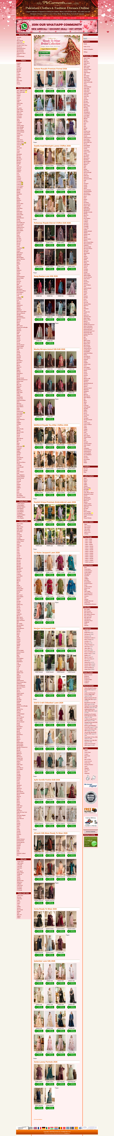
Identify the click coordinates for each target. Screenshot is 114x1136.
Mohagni (19, 329)
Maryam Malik (87, 247)
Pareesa (85, 301)
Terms (86, 771)
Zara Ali (19, 479)
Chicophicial (87, 112)
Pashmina (19, 77)
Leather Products (89, 645)
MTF (18, 333)
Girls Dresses (87, 619)
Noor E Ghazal (20, 717)
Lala (18, 295)
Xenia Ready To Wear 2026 (91, 737)
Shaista (18, 433)
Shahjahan (86, 380)
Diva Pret (86, 121)
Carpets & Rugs (88, 679)
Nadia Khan (86, 264)
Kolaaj (85, 217)
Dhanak (18, 189)
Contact (86, 754)
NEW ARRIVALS (21, 90)
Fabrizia (19, 598)
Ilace (85, 167)
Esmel (18, 210)
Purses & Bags (87, 511)
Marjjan (19, 314)
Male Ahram (87, 527)
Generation (86, 150)
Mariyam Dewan (88, 243)
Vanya (85, 426)
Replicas (87, 655)
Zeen (18, 490)
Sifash (85, 400)
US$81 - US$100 (89, 544)
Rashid (18, 375)
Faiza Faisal (19, 595)
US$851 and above (89, 562)
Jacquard (19, 68)
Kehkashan (86, 207)
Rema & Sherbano (88, 326)
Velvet (18, 82)
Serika (18, 783)
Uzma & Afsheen (88, 424)
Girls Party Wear (88, 620)
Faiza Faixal (20, 229)
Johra (18, 275)
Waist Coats (87, 602)
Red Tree (86, 335)
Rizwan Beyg (87, 345)
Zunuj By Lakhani (21, 853)
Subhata (19, 449)
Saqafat (18, 779)
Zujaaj (85, 462)
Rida (18, 913)
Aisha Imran (87, 63)
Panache (19, 357)
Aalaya (18, 97)
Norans (18, 343)
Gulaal (18, 251)
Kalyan (18, 279)
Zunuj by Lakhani (21, 497)
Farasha (19, 221)
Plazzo (85, 510)
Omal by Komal (87, 288)
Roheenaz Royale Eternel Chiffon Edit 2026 (90, 698)
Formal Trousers (88, 583)
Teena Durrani (20, 818)
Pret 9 (85, 313)
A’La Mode (19, 536)
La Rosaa (86, 220)
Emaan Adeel (20, 203)
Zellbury (19, 487)
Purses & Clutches (89, 652)
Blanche (19, 566)
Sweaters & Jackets (88, 515)
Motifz (18, 332)
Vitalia (18, 464)
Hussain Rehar (20, 257)
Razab (18, 376)
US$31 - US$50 (88, 541)
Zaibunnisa (86, 448)
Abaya (85, 478)
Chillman (19, 170)
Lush (18, 668)
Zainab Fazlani (20, 478)
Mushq (18, 337)
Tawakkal (19, 459)
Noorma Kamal (20, 344)
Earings (85, 470)
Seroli (18, 437)
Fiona (18, 235)
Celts (18, 165)
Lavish (18, 666)
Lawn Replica (20, 510)
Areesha (19, 538)
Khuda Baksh (87, 209)
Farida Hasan (87, 134)
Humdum (19, 256)
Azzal (18, 550)
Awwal (18, 146)
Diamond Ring (87, 488)
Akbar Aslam (20, 111)
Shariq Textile (20, 429)
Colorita (19, 179)
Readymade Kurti (88, 329)
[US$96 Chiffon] (38, 87)
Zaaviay (19, 832)
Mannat (85, 237)
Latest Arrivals (88, 761)
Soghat (18, 809)
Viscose (18, 84)
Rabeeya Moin (87, 320)
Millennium (19, 695)
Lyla (18, 300)
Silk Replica (20, 516)
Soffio (85, 404)
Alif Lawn (19, 113)
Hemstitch (19, 254)
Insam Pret (86, 177)
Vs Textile (19, 465)
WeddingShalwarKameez (90, 604)
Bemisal (19, 565)
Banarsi (85, 480)
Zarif (18, 483)
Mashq (18, 679)
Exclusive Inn (87, 131)
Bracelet (86, 469)
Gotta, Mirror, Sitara (89, 492)
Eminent (19, 205)
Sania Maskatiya (21, 419)
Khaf (18, 284)
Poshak (18, 725)
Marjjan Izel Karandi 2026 (91, 722)
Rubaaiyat (19, 753)
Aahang (18, 95)
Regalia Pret (87, 323)
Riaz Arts (19, 384)
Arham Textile (20, 141)
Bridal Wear (20, 42)
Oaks (85, 286)
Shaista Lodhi (87, 378)
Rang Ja (86, 321)
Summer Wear (88, 666)
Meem (18, 322)
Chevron (19, 168)
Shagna (18, 787)
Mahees (18, 303)
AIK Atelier (19, 528)
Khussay (86, 502)
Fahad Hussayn (20, 218)
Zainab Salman (87, 453)
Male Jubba (87, 529)
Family (85, 44)
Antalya (85, 85)
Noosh (18, 341)
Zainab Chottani (21, 476)
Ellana (18, 202)
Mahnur (19, 306)
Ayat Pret (86, 99)
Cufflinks (86, 578)
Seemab (85, 373)
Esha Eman (19, 211)
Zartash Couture (88, 443)
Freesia (18, 244)
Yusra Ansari (87, 435)
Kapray (85, 199)
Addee (18, 101)
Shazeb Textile (20, 432)
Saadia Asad (20, 398)
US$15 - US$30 (88, 539)
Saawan (18, 777)
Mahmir (19, 676)
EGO (85, 123)
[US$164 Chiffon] (38, 164)
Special (86, 660)
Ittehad (18, 264)
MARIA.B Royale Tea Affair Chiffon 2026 (90, 710)
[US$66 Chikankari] (38, 721)
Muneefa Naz (20, 709)
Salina (18, 408)
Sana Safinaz (20, 413)
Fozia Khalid (87, 145)
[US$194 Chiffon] (60, 444)
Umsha (85, 421)
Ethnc (85, 129)
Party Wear (87, 650)
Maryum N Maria (21, 318)
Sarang (18, 774)
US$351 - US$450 (89, 553)
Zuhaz (85, 461)
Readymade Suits (88, 332)
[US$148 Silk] (60, 1027)
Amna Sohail (20, 128)
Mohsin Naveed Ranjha (22, 327)
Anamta (19, 133)
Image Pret (86, 171)
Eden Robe (19, 194)
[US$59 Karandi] (60, 647)
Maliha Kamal (20, 680)
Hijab (85, 524)
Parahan (86, 297)
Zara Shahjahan (20, 475)
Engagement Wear (21, 48)
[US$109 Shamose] (49, 875)
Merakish (19, 699)
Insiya (18, 262)
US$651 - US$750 (89, 558)
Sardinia (19, 424)
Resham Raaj (20, 744)
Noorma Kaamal (88, 277)
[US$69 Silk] (38, 295)
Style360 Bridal (20, 56)
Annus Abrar (20, 139)
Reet (85, 337)
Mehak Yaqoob (20, 693)
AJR (85, 74)
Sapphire (19, 422)
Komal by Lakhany (21, 291)
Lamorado (19, 294)
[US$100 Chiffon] (49, 951)
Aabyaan (19, 100)
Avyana (18, 555)
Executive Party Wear (22, 45)
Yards (18, 470)
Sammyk (86, 359)
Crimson (19, 184)
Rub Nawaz (19, 756)
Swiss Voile (19, 80)
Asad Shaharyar (20, 539)
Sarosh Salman (87, 369)
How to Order (88, 759)
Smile (18, 444)
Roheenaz (19, 386)
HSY (18, 622)
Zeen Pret (86, 457)
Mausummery (20, 316)
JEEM (18, 645)
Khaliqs (85, 213)
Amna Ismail (87, 80)
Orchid (18, 352)
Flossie (18, 606)
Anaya (18, 39)
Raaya (18, 364)
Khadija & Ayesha (88, 212)
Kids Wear (87, 643)
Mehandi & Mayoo (21, 53)
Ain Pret (86, 71)
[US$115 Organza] (71, 798)
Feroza (18, 233)
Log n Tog (86, 228)
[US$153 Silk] (60, 1003)
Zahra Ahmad (20, 471)
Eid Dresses (19, 47)
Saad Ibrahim (87, 350)
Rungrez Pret (87, 343)
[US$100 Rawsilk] (38, 951)
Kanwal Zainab (20, 652)
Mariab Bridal (20, 50)
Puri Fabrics (20, 360)
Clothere (19, 171)
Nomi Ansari (87, 278)
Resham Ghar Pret (88, 334)
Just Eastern (87, 193)
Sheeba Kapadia (20, 793)
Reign (18, 383)
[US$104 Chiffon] (49, 927)
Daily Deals (87, 756)
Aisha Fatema (87, 72)
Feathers (19, 232)
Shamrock (19, 788)
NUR (18, 349)
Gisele (18, 246)
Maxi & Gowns (20, 51)
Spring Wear (88, 662)
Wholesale (87, 773)
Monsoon (19, 330)
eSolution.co (67, 1133)
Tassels (85, 416)
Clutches (86, 486)
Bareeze (19, 156)
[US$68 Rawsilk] (49, 1104)
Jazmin (18, 273)
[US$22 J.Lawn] (38, 571)
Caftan (85, 483)
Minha (18, 324)
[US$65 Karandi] (49, 647)
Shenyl (18, 794)
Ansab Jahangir (20, 132)
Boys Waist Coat (88, 612)
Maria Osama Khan (21, 311)
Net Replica (20, 513)
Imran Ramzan (20, 628)
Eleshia (18, 192)
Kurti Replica (20, 508)
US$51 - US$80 (88, 542)
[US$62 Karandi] (38, 647)
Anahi (18, 136)
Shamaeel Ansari (88, 388)
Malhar (19, 906)
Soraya (18, 802)
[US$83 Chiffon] (38, 135)
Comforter (86, 681)
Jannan (18, 639)
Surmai (18, 454)
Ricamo (18, 748)
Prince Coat (87, 588)
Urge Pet (86, 434)
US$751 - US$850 (89, 560)
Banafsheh (19, 154)
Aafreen (19, 94)
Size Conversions (89, 659)
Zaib (85, 446)
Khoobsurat (19, 289)
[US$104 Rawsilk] (38, 927)
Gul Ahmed (19, 248)
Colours (19, 176)
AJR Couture (20, 109)
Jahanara (19, 270)
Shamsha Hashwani (88, 383)
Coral (18, 175)
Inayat (18, 633)
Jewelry (85, 495)
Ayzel (18, 149)
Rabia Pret (86, 315)
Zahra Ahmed (87, 445)
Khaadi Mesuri (87, 499)
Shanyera (19, 403)
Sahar (18, 421)
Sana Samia (19, 414)
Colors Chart (88, 752)
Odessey (86, 289)
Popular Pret (87, 312)
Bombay (19, 561)
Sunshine (19, 452)
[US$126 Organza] (38, 798)
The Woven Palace (21, 462)
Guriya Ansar (87, 152)
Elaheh (18, 198)
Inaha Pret (86, 175)
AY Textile (19, 148)
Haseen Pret (86, 158)
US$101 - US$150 (89, 546)
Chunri (85, 481)
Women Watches (87, 518)
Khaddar (19, 71)
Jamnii (18, 637)
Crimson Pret (87, 113)
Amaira (18, 124)
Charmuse (19, 868)
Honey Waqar (20, 618)
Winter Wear (88, 669)
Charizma (19, 167)
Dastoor (19, 577)
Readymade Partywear (89, 331)
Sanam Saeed (20, 411)
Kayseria (19, 281)
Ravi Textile (20, 909)
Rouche (18, 750)
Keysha (18, 283)
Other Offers (87, 648)
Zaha (18, 473)
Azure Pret (86, 96)
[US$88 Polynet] (71, 87)
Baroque (19, 157)
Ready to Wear (88, 653)
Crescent (19, 183)
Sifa (18, 441)
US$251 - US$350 (89, 551)
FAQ (86, 757)
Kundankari (20, 661)
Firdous (18, 237)
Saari (18, 54)
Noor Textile (20, 720)
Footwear (87, 636)
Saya (18, 425)
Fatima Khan (87, 132)
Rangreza (19, 367)
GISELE (19, 611)
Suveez (18, 456)
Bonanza (19, 162)
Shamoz (85, 386)
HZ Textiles (19, 623)
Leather (19, 74)
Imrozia (19, 260)
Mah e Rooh (19, 671)
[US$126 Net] (49, 798)
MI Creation (20, 325)
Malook (85, 236)
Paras (85, 299)
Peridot (18, 359)
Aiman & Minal (87, 69)
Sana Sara (19, 416)
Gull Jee (19, 249)
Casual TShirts (87, 572)
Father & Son (87, 46)
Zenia (18, 489)
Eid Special (87, 634)
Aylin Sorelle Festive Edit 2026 (47, 780)
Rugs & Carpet (88, 657)
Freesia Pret (86, 147)
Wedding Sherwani (88, 601)
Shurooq (19, 440)
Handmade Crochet (89, 637)
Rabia (18, 368)
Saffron (18, 394)
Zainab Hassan (87, 451)
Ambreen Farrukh (88, 82)
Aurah (85, 98)
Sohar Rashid (87, 407)
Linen (18, 76)
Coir (18, 173)
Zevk (18, 492)
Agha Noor (86, 61)
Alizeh (18, 120)
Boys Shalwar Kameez (89, 614)
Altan (18, 119)
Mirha (18, 876)
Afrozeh (19, 105)
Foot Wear (86, 491)
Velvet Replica (20, 518)
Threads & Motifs (88, 419)
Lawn (18, 72)
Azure (18, 152)
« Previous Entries (37, 1119)
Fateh (18, 599)
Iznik (18, 267)
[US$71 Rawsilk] (38, 1104)
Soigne (18, 804)
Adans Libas (20, 103)
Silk (18, 79)
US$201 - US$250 (89, 549)
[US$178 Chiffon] (38, 444)
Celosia (18, 573)
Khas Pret (86, 215)
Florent (18, 243)
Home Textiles (88, 639)
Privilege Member (89, 764)
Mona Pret (86, 261)
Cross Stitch (19, 187)
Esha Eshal (19, 213)
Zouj (18, 850)
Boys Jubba (87, 609)
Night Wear (86, 507)
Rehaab (18, 739)
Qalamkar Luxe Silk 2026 (91, 740)
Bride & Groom (20, 43)
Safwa (18, 402)
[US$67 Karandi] (38, 671)
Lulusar (85, 229)
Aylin (18, 547)
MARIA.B (19, 310)
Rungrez (19, 389)
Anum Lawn (19, 135)
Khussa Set (86, 500)
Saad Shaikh (20, 397)
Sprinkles (86, 408)
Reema (85, 339)
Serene (18, 435)
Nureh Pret (86, 281)
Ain (17, 106)
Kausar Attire (87, 205)
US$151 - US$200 (89, 548)
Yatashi (18, 831)
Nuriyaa (86, 283)
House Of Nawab (21, 620)
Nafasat (18, 712)
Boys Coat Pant (88, 616)
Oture (85, 294)
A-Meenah (19, 122)
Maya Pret (86, 250)
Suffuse (18, 451)
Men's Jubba (87, 591)
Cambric (19, 63)
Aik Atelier (19, 108)
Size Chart (87, 770)
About (86, 750)
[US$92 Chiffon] (49, 87)
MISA (18, 696)
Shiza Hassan (20, 438)
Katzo (85, 201)
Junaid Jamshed (20, 276)
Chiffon (18, 64)
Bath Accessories (88, 674)
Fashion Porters (20, 227)
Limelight (19, 299)
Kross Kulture (20, 292)
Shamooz (19, 790)
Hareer (18, 615)
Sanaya (18, 417)
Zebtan (18, 486)
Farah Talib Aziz (21, 222)
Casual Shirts (87, 569)
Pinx (85, 307)
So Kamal (19, 448)
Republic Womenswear (22, 379)
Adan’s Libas (20, 523)
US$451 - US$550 (89, 555)
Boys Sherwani (87, 617)
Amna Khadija (20, 127)
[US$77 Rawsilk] (60, 1080)
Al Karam (19, 116)
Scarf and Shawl (87, 513)
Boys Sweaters (87, 611)
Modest (85, 256)
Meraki (18, 698)
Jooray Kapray (87, 190)
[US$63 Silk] (38, 368)
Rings (85, 472)
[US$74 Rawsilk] (71, 1080)
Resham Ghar (20, 381)
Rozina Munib (87, 346)
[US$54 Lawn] (60, 951)
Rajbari (18, 370)
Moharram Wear (88, 505)
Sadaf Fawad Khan (21, 400)
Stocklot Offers (88, 664)
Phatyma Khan (87, 304)
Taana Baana (20, 457)
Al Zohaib (19, 117)
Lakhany (19, 297)
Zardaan (19, 834)
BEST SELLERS (21, 92)
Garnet (85, 148)
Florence (19, 241)
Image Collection (21, 259)
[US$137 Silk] (38, 979)
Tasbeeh (86, 534)
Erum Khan (19, 208)
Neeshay (19, 340)
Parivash (86, 302)
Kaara (85, 196)
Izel (18, 265)
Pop (85, 310)
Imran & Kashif (87, 172)
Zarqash (19, 481)
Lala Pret (86, 223)
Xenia (18, 468)
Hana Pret (86, 156)
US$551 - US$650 (89, 556)
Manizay (19, 319)
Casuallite (86, 109)
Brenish (18, 163)
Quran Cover (87, 532)
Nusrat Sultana (87, 285)
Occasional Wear (88, 593)
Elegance (19, 200)
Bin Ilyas (19, 160)
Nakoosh (86, 266)
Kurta (85, 585)
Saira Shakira (20, 406)
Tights (85, 516)
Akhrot (85, 64)
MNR (85, 255)
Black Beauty (20, 40)
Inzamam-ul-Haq (88, 178)
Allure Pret (86, 77)
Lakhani (19, 664)
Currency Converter (90, 831)
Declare (18, 191)
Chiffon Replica (21, 503)
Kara (18, 649)
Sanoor (18, 772)
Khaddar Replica (21, 507)
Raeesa (18, 365)
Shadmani (19, 785)
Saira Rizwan (20, 405)
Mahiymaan (20, 305)
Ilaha (85, 166)
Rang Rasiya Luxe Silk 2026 (46, 276)
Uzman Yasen (87, 423)
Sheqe (18, 799)
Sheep (85, 392)
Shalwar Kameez (88, 594)
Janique (19, 641)
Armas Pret (86, 91)
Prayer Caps (87, 530)
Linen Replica (20, 511)
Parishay (19, 356)
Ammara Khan (20, 125)
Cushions (86, 682)
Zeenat (18, 848)
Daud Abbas (86, 117)
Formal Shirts (87, 582)
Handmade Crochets (88, 494)
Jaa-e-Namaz (87, 526)
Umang (18, 823)
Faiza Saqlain (20, 230)
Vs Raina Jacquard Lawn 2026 (47, 553)
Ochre (85, 623)
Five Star (19, 238)
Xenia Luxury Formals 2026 (45, 1062)
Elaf (18, 195)
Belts (85, 567)
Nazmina (86, 269)
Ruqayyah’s (19, 390)
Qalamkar (19, 362)
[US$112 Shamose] (38, 852)
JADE (18, 268)
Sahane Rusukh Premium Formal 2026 (90, 688)
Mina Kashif (87, 253)
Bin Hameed (20, 568)
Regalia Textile (20, 378)
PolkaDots (86, 308)
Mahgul (85, 232)
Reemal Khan (20, 745)
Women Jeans (87, 497)
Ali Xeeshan (19, 114)
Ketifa (18, 657)
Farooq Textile (20, 224)
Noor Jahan (19, 718)
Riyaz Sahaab (87, 342)
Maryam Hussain (21, 313)
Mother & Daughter (88, 49)
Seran (18, 427)
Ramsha (19, 371)
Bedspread (86, 678)
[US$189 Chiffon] (60, 467)
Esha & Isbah (20, 214)
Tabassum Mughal (21, 815)
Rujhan (18, 387)
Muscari (19, 335)
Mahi (18, 674)
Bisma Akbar (87, 106)
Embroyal (19, 587)
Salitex (18, 409)
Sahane (18, 395)
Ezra (18, 593)
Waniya (85, 431)
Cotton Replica (20, 505)
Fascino (18, 603)
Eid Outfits (86, 489)
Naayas (18, 338)
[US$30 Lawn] (38, 521)
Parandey (86, 508)
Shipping (87, 768)
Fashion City (20, 225)
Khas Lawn (19, 286)
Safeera (18, 761)
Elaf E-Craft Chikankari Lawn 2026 (48, 703)
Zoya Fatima (20, 495)
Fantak (18, 219)
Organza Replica (21, 515)
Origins (85, 293)
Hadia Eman (20, 252)
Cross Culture (20, 186)
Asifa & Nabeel (20, 143)
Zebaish (19, 484)
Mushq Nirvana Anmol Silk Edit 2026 (49, 349)
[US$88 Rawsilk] (60, 111)
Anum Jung (86, 88)
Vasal (18, 828)
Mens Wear (87, 646)
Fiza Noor (19, 240)
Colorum (19, 178)
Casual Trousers (88, 571)
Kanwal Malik (20, 278)
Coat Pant (86, 575)
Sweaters (86, 596)
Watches (86, 599)
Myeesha (19, 710)
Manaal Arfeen (87, 239)
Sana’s (85, 366)
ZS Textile (19, 494)
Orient (18, 354)
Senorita (86, 375)
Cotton (18, 66)
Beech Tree (19, 159)
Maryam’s (19, 688)
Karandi (19, 69)
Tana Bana (86, 415)
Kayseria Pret (87, 204)
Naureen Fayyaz (87, 348)
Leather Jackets (87, 503)
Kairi (85, 197)
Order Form (87, 763)
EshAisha (19, 216)
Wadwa (18, 825)
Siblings (85, 52)
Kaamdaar (86, 202)
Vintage (85, 429)
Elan (18, 197)
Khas (18, 655)
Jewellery (87, 641)
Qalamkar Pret (87, 316)
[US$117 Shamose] (49, 852)
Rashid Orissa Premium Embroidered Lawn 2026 (90, 714)
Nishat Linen (20, 348)
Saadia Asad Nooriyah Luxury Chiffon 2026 (90, 693)
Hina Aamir (86, 163)
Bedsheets (86, 676)
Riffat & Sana (87, 340)
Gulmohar (19, 614)
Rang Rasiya (20, 373)
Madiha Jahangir (88, 231)
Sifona (18, 443)
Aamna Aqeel (20, 861)
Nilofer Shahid (20, 346)
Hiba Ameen (20, 617)
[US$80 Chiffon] (38, 241)
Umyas (18, 821)
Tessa (18, 460)
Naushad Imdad (20, 714)
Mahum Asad (20, 672)
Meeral (18, 302)
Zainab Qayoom (20, 842)
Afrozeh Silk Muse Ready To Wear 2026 (90, 733)
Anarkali (19, 37)
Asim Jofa (19, 144)
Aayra (18, 98)
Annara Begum (20, 130)
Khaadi (18, 287)
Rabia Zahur (87, 318)
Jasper (18, 271)
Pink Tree (86, 305)
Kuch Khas (19, 660)
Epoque (18, 206)
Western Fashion (88, 667)
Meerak (18, 321)
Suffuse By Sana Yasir (22, 812)
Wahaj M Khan (87, 437)
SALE (86, 766)
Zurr (18, 855)
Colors (86, 577)
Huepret (86, 164)
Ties (85, 597)
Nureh (18, 351)
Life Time (86, 224)
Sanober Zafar (87, 364)
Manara (19, 308)
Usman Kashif (20, 467)
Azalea (18, 151)
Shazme (18, 430)
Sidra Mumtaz (87, 397)
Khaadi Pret (86, 210)
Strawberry (19, 810)
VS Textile (19, 890)
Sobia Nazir (19, 446)
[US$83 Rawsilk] (49, 135)
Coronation (19, 181)
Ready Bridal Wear (88, 327)
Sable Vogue (20, 392)
